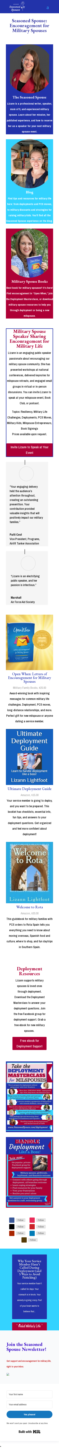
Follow (20, 1220)
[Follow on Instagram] (32, 1220)
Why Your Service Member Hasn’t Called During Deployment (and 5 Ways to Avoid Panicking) (29, 1269)
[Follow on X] (11, 1226)
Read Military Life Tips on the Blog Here (29, 1329)
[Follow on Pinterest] (32, 1226)
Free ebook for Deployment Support (29, 1043)
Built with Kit (29, 1432)
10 (42, 1324)
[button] (29, 1374)
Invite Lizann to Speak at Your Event (30, 450)
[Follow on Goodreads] (24, 1240)
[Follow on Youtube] (11, 1233)
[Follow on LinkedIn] (32, 1233)
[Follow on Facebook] (11, 1220)
